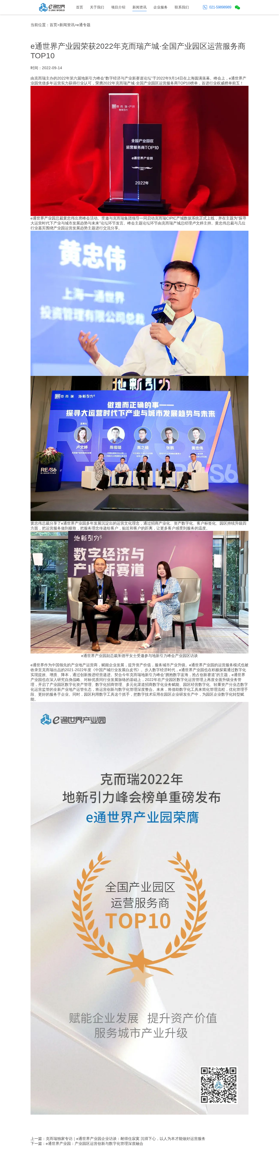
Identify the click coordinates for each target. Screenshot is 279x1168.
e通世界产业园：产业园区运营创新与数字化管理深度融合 (94, 1143)
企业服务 (160, 7)
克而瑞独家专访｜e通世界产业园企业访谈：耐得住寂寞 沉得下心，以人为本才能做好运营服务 (125, 1138)
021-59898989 (220, 7)
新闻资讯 (139, 7)
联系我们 (182, 7)
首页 (79, 7)
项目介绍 (118, 7)
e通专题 (83, 25)
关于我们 (97, 7)
